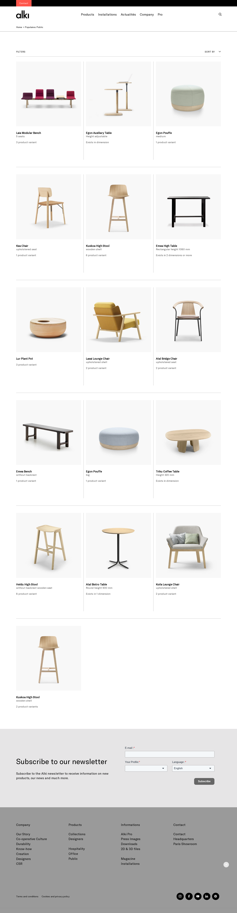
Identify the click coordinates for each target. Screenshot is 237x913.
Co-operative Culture (31, 839)
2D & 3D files (130, 849)
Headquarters (183, 839)
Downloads (129, 844)
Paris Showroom (185, 844)
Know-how (24, 849)
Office (73, 853)
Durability (23, 844)
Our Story (23, 834)
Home (19, 27)
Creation (22, 854)
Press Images (130, 839)
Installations (130, 863)
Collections (77, 834)
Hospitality (77, 848)
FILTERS (20, 51)
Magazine (128, 858)
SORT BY (210, 51)
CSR (19, 863)
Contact (179, 834)
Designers (23, 859)
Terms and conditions (27, 896)
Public (73, 858)
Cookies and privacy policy (55, 896)
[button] (220, 14)
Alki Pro (126, 834)
